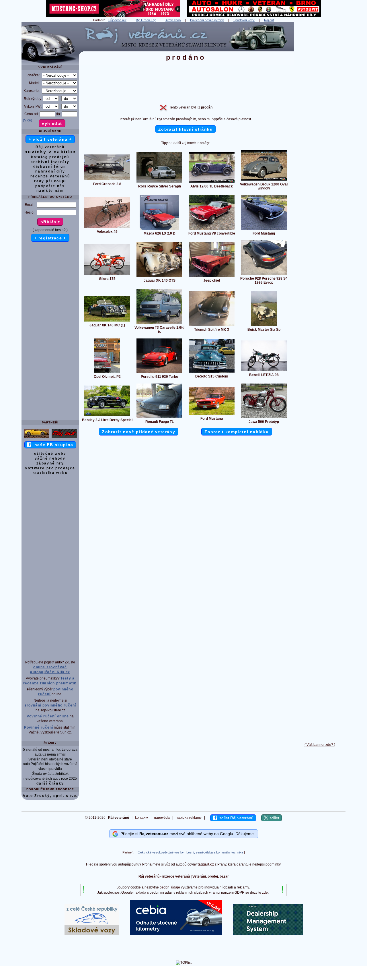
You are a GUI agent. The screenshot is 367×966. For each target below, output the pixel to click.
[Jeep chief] (211, 276)
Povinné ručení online (48, 716)
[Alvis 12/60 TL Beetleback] (211, 182)
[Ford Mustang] (264, 229)
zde (265, 892)
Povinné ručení (38, 727)
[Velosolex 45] (107, 228)
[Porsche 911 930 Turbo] (159, 373)
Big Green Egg (146, 20)
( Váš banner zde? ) (319, 745)
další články (50, 783)
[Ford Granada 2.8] (107, 180)
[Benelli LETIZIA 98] (264, 371)
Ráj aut (269, 20)
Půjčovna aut (117, 20)
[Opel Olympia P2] (107, 373)
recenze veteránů (50, 176)
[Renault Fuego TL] (159, 418)
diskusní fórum (50, 166)
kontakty (141, 818)
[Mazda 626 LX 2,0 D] (159, 229)
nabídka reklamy (189, 818)
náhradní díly (50, 171)
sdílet (273, 818)
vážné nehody (50, 458)
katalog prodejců (50, 157)
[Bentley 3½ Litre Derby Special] (107, 416)
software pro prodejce (50, 468)
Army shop (173, 20)
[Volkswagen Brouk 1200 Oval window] (264, 180)
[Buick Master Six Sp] (264, 326)
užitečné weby (50, 454)
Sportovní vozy (244, 20)
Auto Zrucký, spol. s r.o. (50, 796)
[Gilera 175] (107, 275)
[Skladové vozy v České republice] (92, 934)
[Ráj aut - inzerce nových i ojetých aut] (64, 437)
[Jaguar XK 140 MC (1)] (107, 321)
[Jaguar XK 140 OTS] (159, 276)
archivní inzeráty (50, 162)
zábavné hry (50, 463)
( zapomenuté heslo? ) (50, 230)
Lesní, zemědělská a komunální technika (214, 852)
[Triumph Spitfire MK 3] (211, 326)
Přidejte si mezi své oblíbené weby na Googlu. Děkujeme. (186, 833)
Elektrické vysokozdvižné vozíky (161, 852)
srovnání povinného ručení (50, 705)
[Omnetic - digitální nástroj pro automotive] (268, 934)
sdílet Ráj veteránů (235, 818)
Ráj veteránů (50, 147)
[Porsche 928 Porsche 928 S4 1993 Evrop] (264, 274)
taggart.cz (206, 864)
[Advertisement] (320, 108)
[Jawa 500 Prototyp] (264, 418)
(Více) (27, 120)
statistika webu (50, 473)
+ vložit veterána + (50, 139)
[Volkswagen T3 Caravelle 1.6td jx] (159, 324)
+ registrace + (50, 238)
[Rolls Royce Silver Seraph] (159, 182)
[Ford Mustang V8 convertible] (211, 229)
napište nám (50, 191)
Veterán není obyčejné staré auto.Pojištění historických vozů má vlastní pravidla (50, 764)
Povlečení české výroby (207, 20)
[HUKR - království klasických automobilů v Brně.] (254, 16)
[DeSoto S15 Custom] (211, 372)
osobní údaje (170, 887)
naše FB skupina (52, 444)
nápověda (162, 818)
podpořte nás (50, 186)
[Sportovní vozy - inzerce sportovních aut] (36, 437)
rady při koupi (50, 181)
